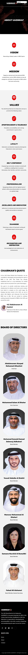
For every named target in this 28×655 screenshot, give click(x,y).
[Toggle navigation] (25, 3)
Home (2, 637)
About (2, 640)
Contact (3, 643)
